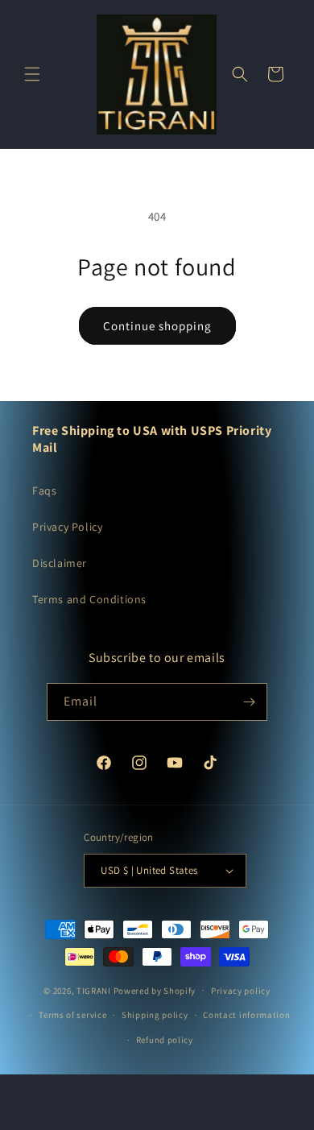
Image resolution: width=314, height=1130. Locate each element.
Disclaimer (59, 563)
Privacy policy (241, 990)
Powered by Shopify (155, 989)
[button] (32, 74)
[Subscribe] (248, 702)
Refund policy (164, 1039)
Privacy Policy (67, 526)
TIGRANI (93, 989)
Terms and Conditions (89, 599)
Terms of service (72, 1014)
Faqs (44, 490)
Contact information (246, 1014)
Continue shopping (157, 325)
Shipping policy (155, 1014)
